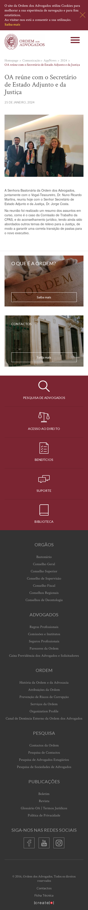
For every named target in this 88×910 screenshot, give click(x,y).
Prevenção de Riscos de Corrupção (44, 697)
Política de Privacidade (44, 815)
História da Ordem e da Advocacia (44, 682)
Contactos (44, 888)
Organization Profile (44, 711)
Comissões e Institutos (44, 634)
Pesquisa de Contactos (44, 752)
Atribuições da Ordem (44, 689)
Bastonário (44, 557)
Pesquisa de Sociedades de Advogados (44, 767)
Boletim (44, 794)
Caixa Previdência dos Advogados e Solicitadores (44, 655)
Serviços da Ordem (44, 704)
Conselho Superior (44, 571)
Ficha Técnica (44, 895)
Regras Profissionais (44, 627)
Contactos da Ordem (44, 745)
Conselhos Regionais (44, 593)
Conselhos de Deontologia (44, 600)
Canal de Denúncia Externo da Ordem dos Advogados (44, 718)
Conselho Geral (44, 564)
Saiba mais (12, 24)
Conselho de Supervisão (44, 578)
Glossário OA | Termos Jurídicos (44, 808)
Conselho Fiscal (44, 585)
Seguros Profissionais (44, 641)
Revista (44, 801)
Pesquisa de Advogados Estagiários (44, 759)
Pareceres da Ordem (44, 648)
